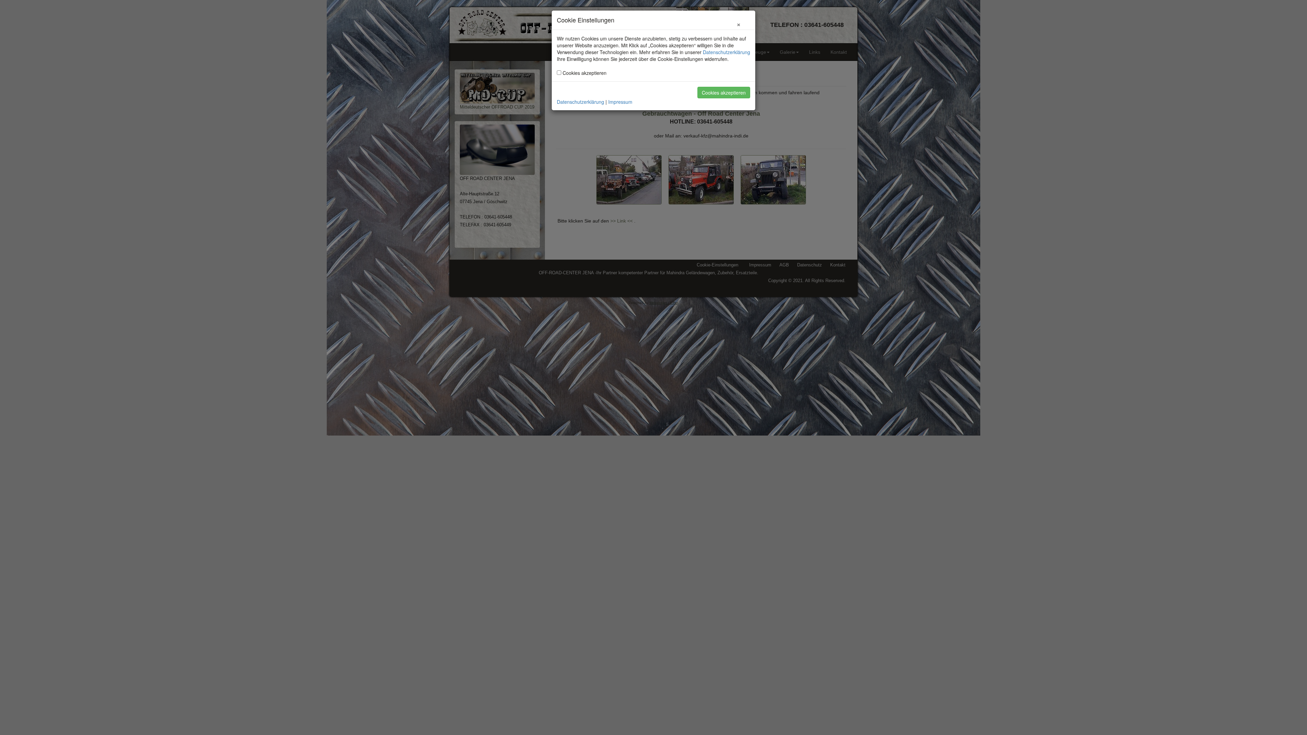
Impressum (620, 101)
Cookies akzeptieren (724, 92)
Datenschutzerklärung (726, 52)
